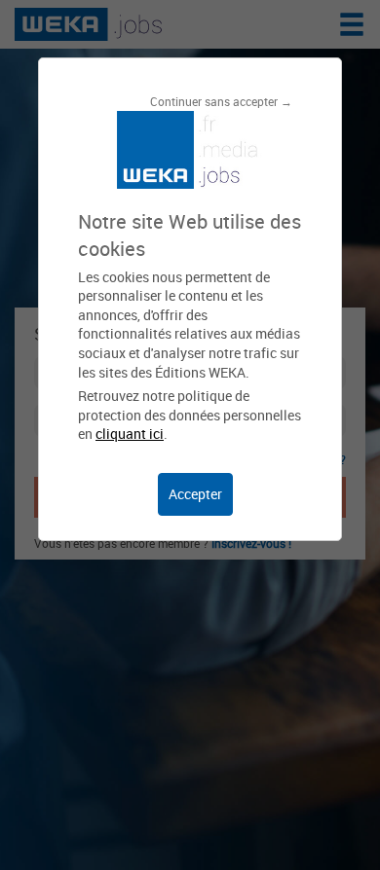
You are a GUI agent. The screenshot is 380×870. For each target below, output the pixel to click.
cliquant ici (129, 433)
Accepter (195, 494)
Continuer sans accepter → (221, 101)
